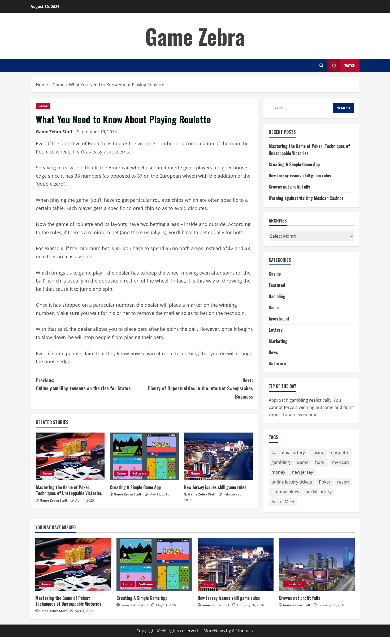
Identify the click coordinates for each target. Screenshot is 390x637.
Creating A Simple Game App (135, 487)
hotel (320, 462)
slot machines (285, 492)
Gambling (277, 296)
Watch (350, 65)
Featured (277, 285)
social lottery (319, 492)
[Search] (321, 65)
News (273, 352)
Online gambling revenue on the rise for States (83, 384)
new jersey (302, 472)
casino (317, 452)
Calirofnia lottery (288, 452)
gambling (280, 462)
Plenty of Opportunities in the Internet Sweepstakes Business (200, 388)
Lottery (276, 330)
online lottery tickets (291, 482)
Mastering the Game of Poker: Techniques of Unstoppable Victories (69, 490)
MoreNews (214, 631)
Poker (325, 482)
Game (43, 106)
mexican (340, 462)
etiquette (340, 452)
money (278, 472)
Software (139, 473)
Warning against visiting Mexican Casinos (306, 198)
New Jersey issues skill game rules (215, 487)
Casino (275, 274)
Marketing (278, 341)
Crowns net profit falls (289, 186)
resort (343, 482)
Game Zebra (195, 36)
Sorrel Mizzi (282, 502)
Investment (279, 318)
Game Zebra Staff (54, 132)
